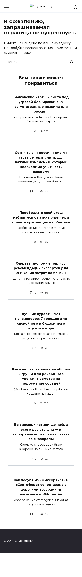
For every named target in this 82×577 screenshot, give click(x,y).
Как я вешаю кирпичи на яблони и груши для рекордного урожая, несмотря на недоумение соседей (41, 376)
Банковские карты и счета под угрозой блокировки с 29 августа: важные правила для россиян (41, 104)
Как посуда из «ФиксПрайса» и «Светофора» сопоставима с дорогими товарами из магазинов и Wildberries (41, 487)
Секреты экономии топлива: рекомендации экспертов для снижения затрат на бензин (41, 268)
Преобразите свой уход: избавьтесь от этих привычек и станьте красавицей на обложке (41, 217)
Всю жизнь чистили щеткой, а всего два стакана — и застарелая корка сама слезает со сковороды (41, 432)
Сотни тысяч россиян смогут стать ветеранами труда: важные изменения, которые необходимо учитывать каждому (41, 162)
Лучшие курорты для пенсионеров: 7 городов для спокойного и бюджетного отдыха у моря (41, 321)
